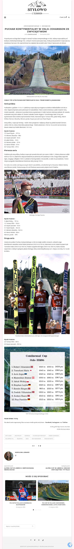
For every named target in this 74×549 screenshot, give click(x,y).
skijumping (20, 438)
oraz (61, 422)
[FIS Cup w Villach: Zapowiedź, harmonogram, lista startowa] (53, 490)
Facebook (48, 422)
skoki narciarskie (36, 438)
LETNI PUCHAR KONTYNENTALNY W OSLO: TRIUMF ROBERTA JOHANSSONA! (36, 100)
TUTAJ (16, 418)
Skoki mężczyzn (46, 26)
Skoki (27, 438)
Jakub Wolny (18, 435)
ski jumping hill (9, 438)
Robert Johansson (54, 435)
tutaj (44, 41)
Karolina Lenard (32, 34)
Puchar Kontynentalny (39, 435)
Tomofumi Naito (48, 438)
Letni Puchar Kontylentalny (31, 26)
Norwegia (27, 435)
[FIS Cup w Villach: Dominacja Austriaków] (20, 490)
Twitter (65, 422)
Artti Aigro (8, 435)
